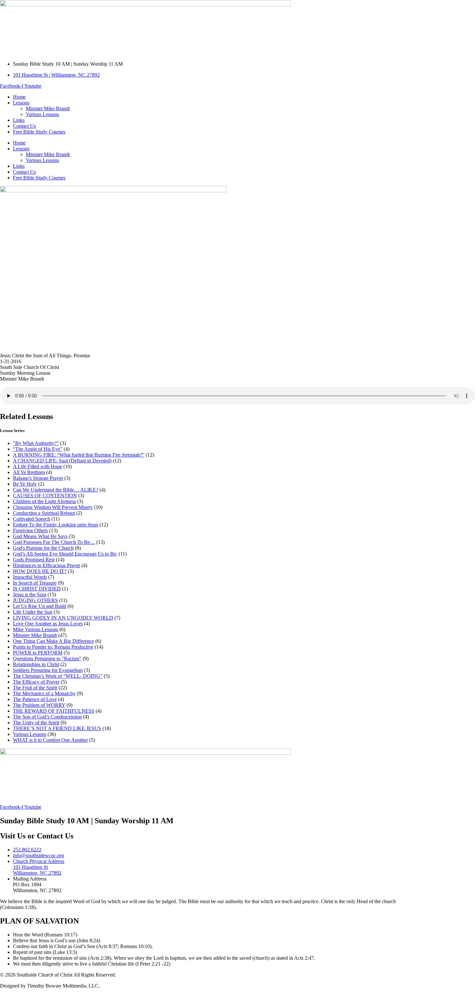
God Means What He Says (40, 536)
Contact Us (24, 126)
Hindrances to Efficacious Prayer (46, 565)
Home (19, 97)
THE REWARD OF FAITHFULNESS (53, 711)
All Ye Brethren (29, 472)
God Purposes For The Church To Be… (54, 542)
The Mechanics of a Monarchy (44, 693)
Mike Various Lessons (35, 629)
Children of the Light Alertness (44, 501)
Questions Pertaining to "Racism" (47, 658)
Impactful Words (30, 577)
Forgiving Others (30, 530)
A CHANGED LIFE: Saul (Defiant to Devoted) (62, 460)
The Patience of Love (35, 699)
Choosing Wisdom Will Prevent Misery (53, 507)
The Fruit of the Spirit (35, 687)
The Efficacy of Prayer (36, 682)
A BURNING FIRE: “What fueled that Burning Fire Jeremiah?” (78, 455)
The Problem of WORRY (39, 705)
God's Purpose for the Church (43, 548)
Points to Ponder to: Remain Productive (53, 647)
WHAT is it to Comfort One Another (50, 740)
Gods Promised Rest (34, 559)
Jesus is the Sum (29, 594)
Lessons (21, 102)
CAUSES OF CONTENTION (45, 495)
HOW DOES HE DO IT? (40, 571)
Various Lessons (42, 114)
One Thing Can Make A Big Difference (53, 641)
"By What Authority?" (36, 443)
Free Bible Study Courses (39, 132)
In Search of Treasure (35, 583)
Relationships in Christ (36, 664)
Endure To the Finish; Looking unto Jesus (55, 524)
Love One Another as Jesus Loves (48, 623)
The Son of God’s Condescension (47, 716)
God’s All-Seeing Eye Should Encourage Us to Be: (65, 553)
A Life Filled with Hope (37, 466)
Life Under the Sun (32, 612)
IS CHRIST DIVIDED (37, 588)
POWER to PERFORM (37, 652)
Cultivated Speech (31, 519)
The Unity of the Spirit (36, 722)
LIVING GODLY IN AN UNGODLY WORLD (63, 618)
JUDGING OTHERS (35, 600)
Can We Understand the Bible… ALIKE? (55, 489)
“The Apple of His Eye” (37, 449)
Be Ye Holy (25, 484)
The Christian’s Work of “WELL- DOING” (57, 676)
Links (19, 120)
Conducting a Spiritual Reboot (44, 513)
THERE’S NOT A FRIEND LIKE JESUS (57, 728)
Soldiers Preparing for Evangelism (48, 670)
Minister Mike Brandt (48, 108)
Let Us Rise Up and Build (39, 606)
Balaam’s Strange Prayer (38, 478)
